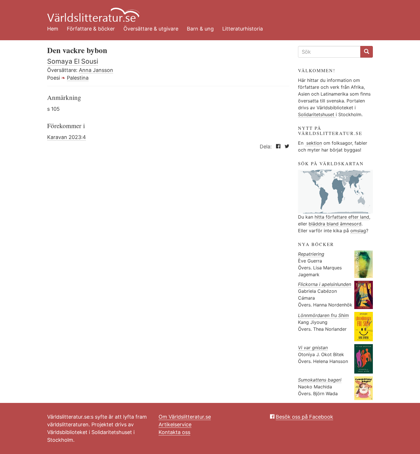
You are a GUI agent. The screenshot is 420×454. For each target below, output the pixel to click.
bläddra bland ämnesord (335, 224)
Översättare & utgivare (150, 29)
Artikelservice (175, 424)
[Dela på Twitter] (285, 147)
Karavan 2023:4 (66, 137)
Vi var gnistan (313, 347)
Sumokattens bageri (319, 380)
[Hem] (206, 11)
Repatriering (311, 254)
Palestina (78, 78)
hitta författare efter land (342, 217)
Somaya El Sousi (72, 61)
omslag (358, 230)
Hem (52, 29)
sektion (313, 143)
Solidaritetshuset (317, 114)
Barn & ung (200, 29)
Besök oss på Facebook (304, 417)
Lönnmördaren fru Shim (323, 315)
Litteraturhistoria (242, 29)
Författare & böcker (91, 29)
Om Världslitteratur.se (185, 417)
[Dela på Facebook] (276, 147)
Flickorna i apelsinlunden (324, 284)
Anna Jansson (96, 70)
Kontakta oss (174, 432)
